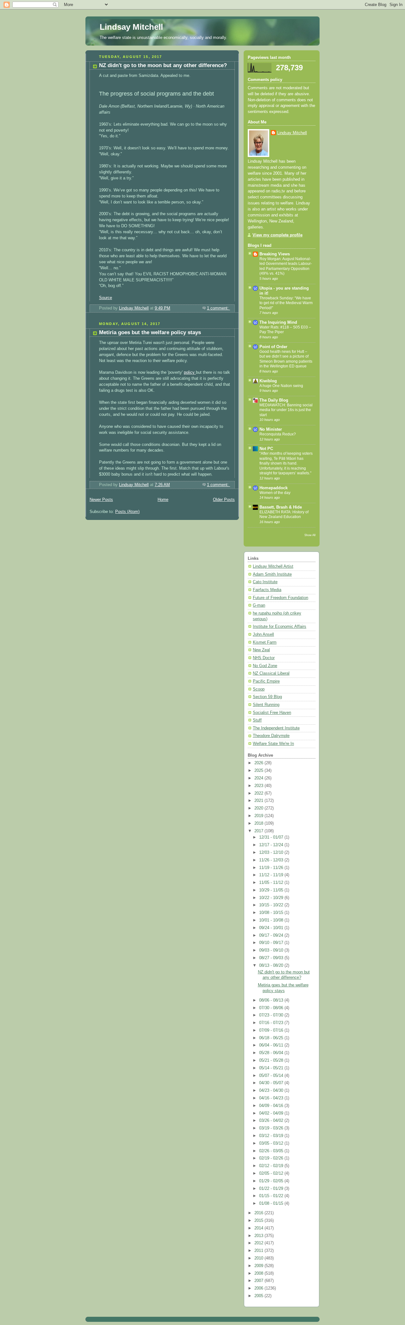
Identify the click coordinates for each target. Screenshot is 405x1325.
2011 (259, 1250)
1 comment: (218, 308)
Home (163, 499)
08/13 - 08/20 (271, 965)
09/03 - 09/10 (271, 950)
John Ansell (263, 634)
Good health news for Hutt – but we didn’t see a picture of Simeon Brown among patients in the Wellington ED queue (285, 359)
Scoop (259, 689)
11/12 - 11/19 (271, 875)
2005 (259, 1296)
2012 (259, 1243)
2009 (259, 1266)
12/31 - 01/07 (271, 837)
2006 (259, 1288)
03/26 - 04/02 (271, 1120)
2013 (259, 1236)
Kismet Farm (265, 642)
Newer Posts (101, 499)
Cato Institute (265, 582)
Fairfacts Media (267, 590)
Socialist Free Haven (272, 712)
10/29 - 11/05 (271, 890)
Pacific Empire (266, 681)
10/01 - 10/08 (271, 920)
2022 (259, 793)
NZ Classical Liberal (271, 673)
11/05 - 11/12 (271, 882)
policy (190, 372)
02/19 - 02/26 (271, 1158)
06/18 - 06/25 (271, 1038)
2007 (259, 1280)
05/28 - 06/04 (271, 1053)
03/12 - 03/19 (271, 1136)
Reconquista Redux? (277, 434)
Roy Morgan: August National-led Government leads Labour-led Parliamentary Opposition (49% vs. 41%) (285, 266)
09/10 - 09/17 (271, 943)
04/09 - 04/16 (271, 1105)
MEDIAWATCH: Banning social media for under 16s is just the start (286, 410)
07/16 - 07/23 (271, 1023)
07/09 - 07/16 (271, 1030)
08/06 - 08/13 (271, 1000)
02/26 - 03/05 (271, 1151)
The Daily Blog (273, 400)
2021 (259, 800)
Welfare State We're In (273, 743)
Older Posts (224, 499)
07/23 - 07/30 (271, 1015)
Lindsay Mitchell (131, 27)
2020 (259, 808)
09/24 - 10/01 (271, 928)
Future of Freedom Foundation (280, 598)
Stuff (257, 720)
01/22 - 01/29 (271, 1188)
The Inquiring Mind (278, 322)
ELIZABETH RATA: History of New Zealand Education (283, 514)
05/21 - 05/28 (271, 1060)
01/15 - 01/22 (271, 1196)
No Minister (270, 429)
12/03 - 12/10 (271, 852)
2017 (259, 831)
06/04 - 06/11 (271, 1045)
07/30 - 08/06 (271, 1008)
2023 (259, 786)
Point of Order (273, 347)
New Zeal (261, 650)
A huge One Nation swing (281, 386)
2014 (259, 1228)
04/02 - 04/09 (271, 1113)
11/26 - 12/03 (271, 860)
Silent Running (266, 705)
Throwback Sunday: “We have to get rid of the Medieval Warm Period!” (286, 303)
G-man (259, 605)
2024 (259, 778)
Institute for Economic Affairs (279, 626)
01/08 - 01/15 (271, 1203)
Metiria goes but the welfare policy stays (150, 332)
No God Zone (265, 666)
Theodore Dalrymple (271, 736)
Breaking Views (274, 254)
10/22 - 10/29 (271, 898)
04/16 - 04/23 (271, 1098)
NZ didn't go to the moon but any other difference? (163, 65)
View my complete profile (277, 235)
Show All (309, 535)
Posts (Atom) (127, 511)
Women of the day (274, 493)
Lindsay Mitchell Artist (273, 566)
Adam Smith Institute (272, 574)
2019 (259, 816)
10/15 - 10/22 (271, 905)
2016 (259, 1213)
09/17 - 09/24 (271, 935)
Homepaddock (273, 488)
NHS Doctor (264, 658)
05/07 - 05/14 (271, 1075)
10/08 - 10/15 (271, 912)
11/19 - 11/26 (271, 868)
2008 (259, 1273)
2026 (259, 763)
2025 (259, 770)
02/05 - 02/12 (271, 1173)
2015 (259, 1220)
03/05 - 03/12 (271, 1143)
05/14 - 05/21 (271, 1068)
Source (105, 298)
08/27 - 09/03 (271, 958)
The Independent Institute (276, 728)
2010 (259, 1258)
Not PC (266, 449)
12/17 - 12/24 (271, 845)
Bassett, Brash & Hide (280, 507)
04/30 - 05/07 (271, 1083)
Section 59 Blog (267, 697)
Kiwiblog (268, 381)
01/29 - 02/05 (271, 1181)
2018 (259, 823)
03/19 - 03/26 (271, 1128)
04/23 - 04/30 (271, 1090)
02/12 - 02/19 (271, 1166)
